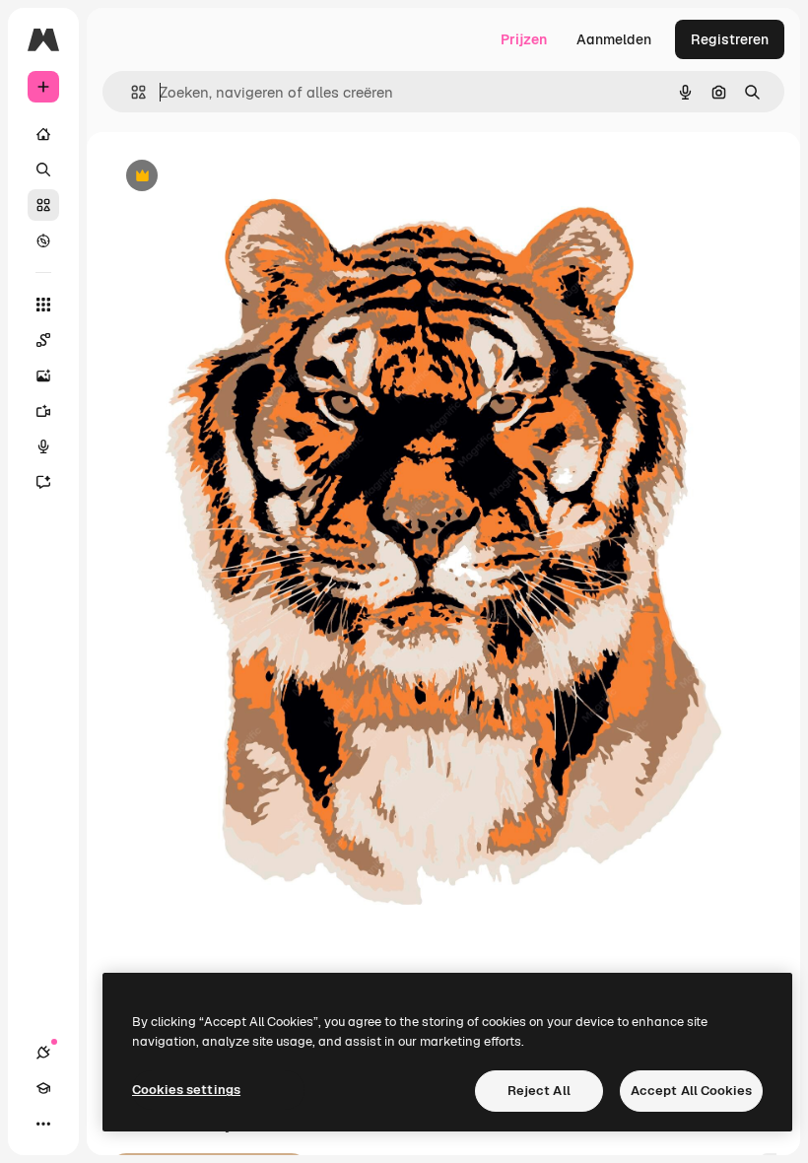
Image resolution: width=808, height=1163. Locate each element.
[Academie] (43, 1088)
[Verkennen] (43, 240)
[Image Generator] (43, 375)
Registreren (730, 39)
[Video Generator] (43, 411)
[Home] (43, 134)
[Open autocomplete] (130, 92)
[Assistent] (43, 482)
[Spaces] (43, 340)
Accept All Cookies (691, 1090)
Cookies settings (186, 1089)
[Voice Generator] (43, 446)
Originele (236, 177)
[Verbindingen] (43, 1052)
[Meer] (43, 1123)
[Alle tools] (43, 304)
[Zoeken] (43, 169)
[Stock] (43, 205)
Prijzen (524, 39)
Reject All (539, 1090)
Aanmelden (613, 39)
